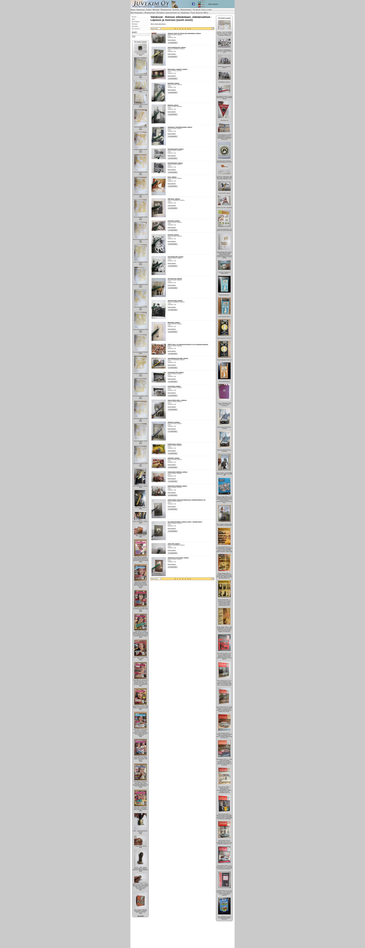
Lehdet (148, 9)
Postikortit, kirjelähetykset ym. (168, 13)
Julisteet (176, 9)
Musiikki (156, 9)
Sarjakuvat (141, 9)
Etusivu (134, 17)
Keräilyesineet (186, 9)
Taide (193, 13)
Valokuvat (196, 9)
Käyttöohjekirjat (137, 13)
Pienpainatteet (166, 9)
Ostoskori (134, 24)
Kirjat (133, 9)
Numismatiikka (150, 13)
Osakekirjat (185, 13)
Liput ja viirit (207, 9)
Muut (206, 13)
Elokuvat (199, 13)
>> (190, 28)
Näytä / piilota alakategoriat (158, 24)
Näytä (140, 54)
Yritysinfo (135, 26)
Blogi (133, 19)
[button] (173, 42)
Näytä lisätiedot (172, 40)
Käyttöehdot (136, 21)
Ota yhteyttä (136, 29)
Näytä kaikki (141, 916)
